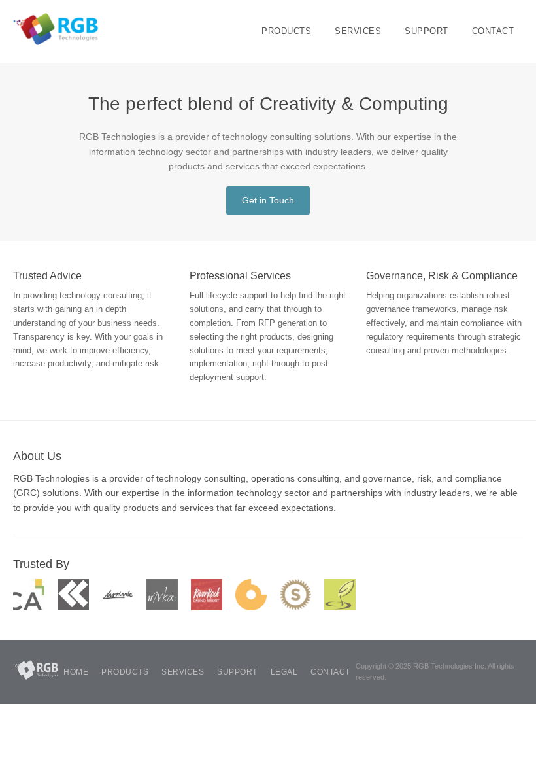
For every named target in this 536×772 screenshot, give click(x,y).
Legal (284, 671)
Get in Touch (268, 200)
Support (426, 31)
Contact (493, 31)
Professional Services (240, 275)
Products (286, 31)
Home (75, 671)
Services (358, 31)
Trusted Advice (47, 275)
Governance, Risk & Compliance (442, 275)
